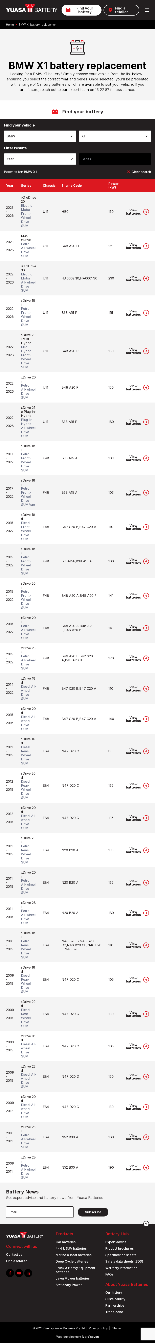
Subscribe (93, 1212)
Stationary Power (69, 1285)
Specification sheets (120, 1255)
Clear (141, 172)
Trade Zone (114, 1312)
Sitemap (117, 1328)
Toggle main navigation (147, 10)
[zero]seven (90, 1336)
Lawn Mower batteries (73, 1278)
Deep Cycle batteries (72, 1261)
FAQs (109, 1274)
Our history (113, 1292)
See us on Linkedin (28, 1273)
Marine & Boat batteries (73, 1255)
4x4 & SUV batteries (71, 1248)
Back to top (146, 1224)
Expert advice (116, 1242)
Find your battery (84, 10)
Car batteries (65, 1242)
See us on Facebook (10, 1273)
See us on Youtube (19, 1273)
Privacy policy (98, 1328)
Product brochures (119, 1248)
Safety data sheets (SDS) (124, 1261)
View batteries (133, 212)
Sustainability (115, 1299)
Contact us (14, 1254)
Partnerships (114, 1305)
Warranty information (121, 1268)
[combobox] (40, 136)
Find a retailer (121, 10)
